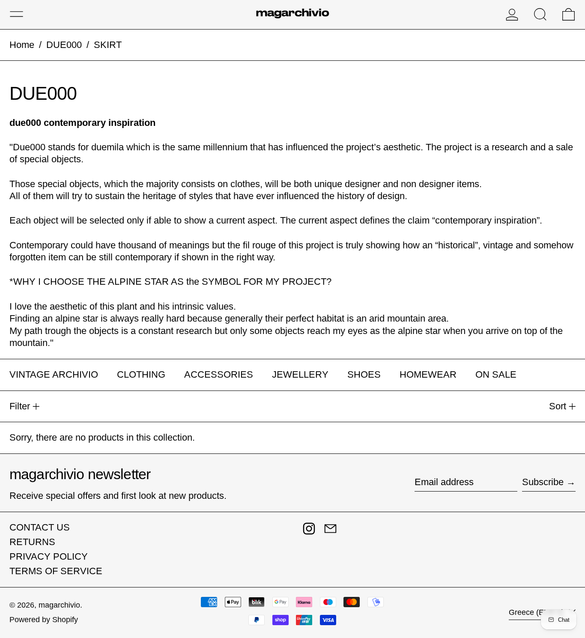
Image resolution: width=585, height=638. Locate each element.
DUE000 (64, 44)
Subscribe (543, 482)
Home (21, 44)
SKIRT (108, 44)
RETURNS (32, 542)
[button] (540, 14)
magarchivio (59, 605)
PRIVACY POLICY (48, 556)
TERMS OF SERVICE (55, 571)
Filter (19, 406)
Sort (557, 406)
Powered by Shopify (43, 619)
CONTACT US (39, 527)
